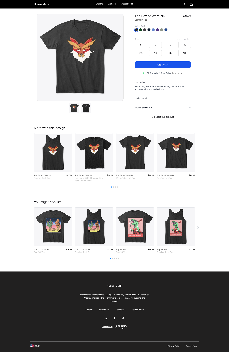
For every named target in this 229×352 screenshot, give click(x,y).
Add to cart (162, 64)
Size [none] (137, 39)
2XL (140, 53)
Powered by (107, 326)
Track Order (104, 309)
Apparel (112, 3)
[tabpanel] (80, 57)
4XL (170, 53)
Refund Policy (138, 309)
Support (89, 309)
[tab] (74, 108)
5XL (184, 53)
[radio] (141, 45)
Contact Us (120, 309)
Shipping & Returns (143, 107)
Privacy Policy (174, 346)
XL (185, 45)
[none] (182, 39)
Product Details (141, 98)
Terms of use (191, 346)
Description (140, 82)
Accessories (127, 3)
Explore (99, 3)
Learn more (177, 73)
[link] (53, 152)
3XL (155, 53)
